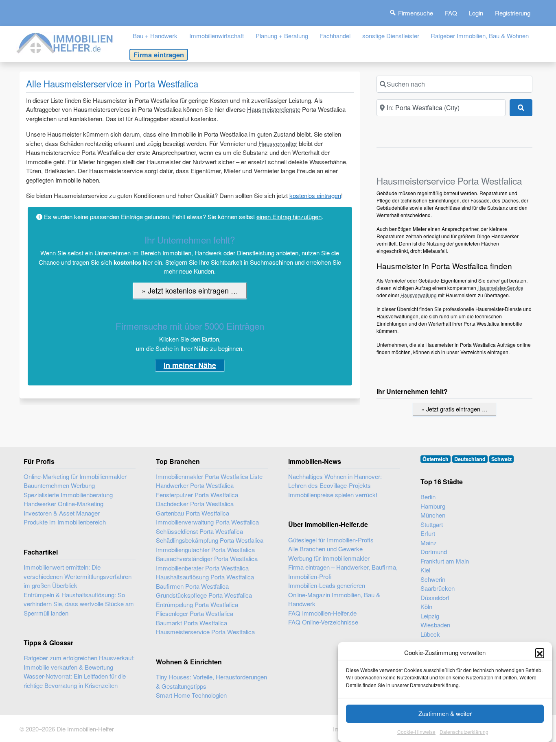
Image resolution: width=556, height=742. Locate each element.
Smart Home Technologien (191, 695)
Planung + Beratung (282, 35)
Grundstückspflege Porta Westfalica (204, 595)
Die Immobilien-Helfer (85, 729)
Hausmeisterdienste (273, 109)
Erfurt (427, 533)
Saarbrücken (437, 588)
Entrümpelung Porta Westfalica (197, 604)
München (432, 515)
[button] (540, 652)
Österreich (435, 459)
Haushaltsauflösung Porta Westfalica (205, 576)
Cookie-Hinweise (416, 731)
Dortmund (433, 551)
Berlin (428, 496)
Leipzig (429, 615)
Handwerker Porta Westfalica (195, 485)
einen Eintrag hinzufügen (289, 216)
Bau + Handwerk (155, 35)
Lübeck (430, 634)
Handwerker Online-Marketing (63, 503)
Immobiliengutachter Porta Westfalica (205, 549)
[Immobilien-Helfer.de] (65, 42)
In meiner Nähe (190, 365)
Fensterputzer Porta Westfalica (197, 494)
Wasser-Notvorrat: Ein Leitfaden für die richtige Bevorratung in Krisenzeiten (75, 681)
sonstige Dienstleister (390, 35)
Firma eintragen (159, 54)
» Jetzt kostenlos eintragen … (190, 290)
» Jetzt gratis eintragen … (454, 409)
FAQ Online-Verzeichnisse (323, 622)
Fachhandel (335, 35)
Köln (426, 606)
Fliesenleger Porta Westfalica (194, 613)
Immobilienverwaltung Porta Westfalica (207, 522)
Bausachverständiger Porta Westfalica (207, 558)
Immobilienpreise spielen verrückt (332, 494)
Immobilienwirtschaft (216, 35)
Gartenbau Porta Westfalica (192, 513)
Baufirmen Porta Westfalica (192, 586)
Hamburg (432, 506)
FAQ (451, 13)
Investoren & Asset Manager (62, 513)
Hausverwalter (277, 143)
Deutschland (470, 459)
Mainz (428, 542)
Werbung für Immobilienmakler (329, 558)
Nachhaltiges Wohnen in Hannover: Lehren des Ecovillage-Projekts (335, 481)
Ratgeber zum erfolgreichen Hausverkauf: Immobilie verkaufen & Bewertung (79, 662)
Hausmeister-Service (500, 287)
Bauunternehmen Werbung (59, 485)
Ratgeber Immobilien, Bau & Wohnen (480, 35)
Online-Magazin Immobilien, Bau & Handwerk (334, 599)
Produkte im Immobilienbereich (65, 522)
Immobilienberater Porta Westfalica (202, 568)
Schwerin (432, 579)
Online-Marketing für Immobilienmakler (75, 476)
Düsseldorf (434, 597)
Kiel (425, 570)
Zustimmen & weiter (445, 713)
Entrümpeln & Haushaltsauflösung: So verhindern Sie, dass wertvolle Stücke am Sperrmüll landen (79, 603)
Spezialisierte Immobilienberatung (68, 494)
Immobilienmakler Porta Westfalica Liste (209, 476)
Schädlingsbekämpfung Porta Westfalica (209, 540)
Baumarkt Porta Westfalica (191, 622)
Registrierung (512, 13)
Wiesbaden (435, 624)
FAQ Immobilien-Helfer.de (322, 613)
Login (476, 13)
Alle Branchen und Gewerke (325, 548)
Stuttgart (431, 524)
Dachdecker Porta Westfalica (195, 503)
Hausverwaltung (419, 295)
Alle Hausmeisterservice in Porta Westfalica (112, 83)
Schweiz (501, 459)
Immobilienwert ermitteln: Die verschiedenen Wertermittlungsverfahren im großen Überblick (77, 576)
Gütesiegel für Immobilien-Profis (331, 539)
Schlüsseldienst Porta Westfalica (199, 531)
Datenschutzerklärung (464, 731)
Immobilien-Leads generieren (326, 585)
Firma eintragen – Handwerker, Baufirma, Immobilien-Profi (343, 572)
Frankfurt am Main (444, 561)
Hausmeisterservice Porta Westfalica (205, 631)
